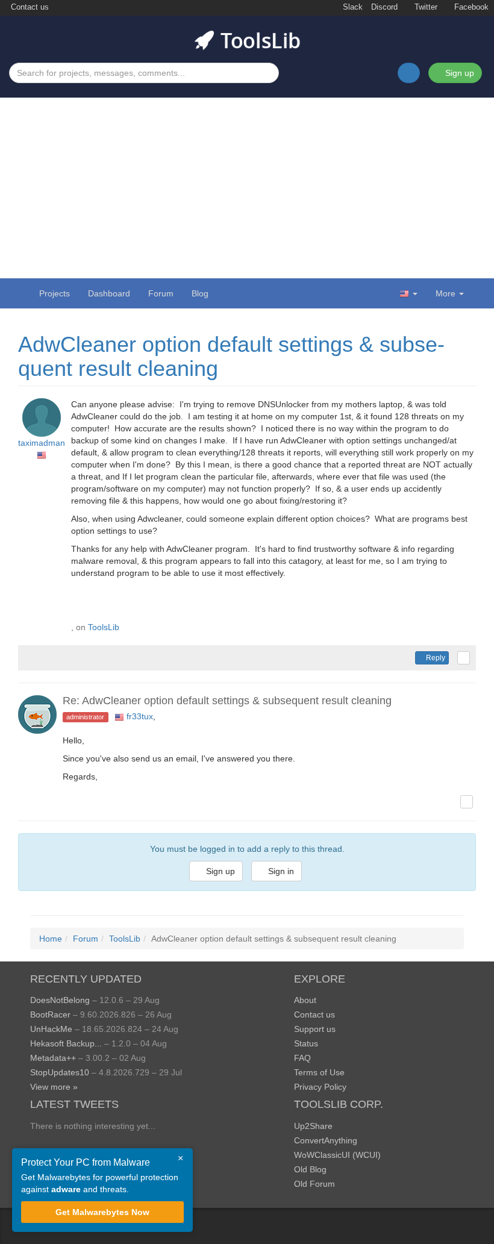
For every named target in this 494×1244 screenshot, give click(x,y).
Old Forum (314, 1184)
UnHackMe (51, 1029)
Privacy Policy (320, 1087)
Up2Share (313, 1126)
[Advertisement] (247, 188)
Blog (200, 293)
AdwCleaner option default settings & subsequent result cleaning (231, 356)
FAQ (302, 1058)
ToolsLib (103, 627)
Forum (161, 293)
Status (306, 1043)
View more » (54, 1087)
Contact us (28, 7)
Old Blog (310, 1169)
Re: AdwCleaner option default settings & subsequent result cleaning (227, 701)
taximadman (41, 443)
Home (50, 938)
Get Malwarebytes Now (102, 1212)
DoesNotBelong (60, 1000)
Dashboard (109, 293)
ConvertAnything (325, 1140)
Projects (54, 293)
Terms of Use (319, 1072)
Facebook (470, 7)
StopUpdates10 (59, 1072)
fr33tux (140, 716)
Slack (351, 7)
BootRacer (50, 1014)
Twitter (424, 7)
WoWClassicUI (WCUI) (337, 1155)
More (445, 293)
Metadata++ (53, 1058)
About (305, 1000)
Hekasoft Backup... (66, 1043)
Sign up (458, 73)
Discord (384, 7)
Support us (315, 1029)
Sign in (280, 871)
